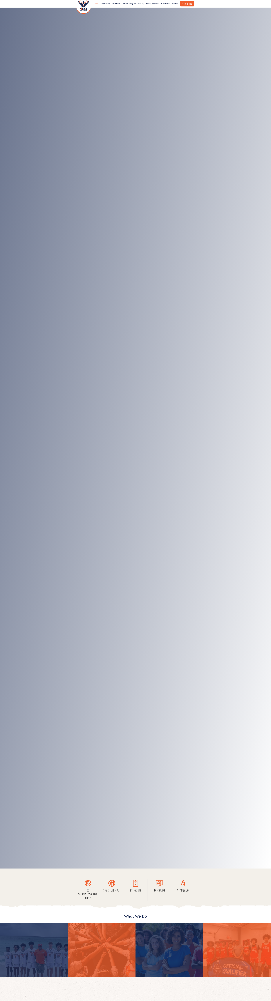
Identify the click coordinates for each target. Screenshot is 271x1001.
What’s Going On (129, 4)
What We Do (116, 4)
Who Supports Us (152, 4)
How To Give (165, 4)
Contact (175, 4)
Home (96, 4)
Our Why (141, 4)
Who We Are (105, 4)
